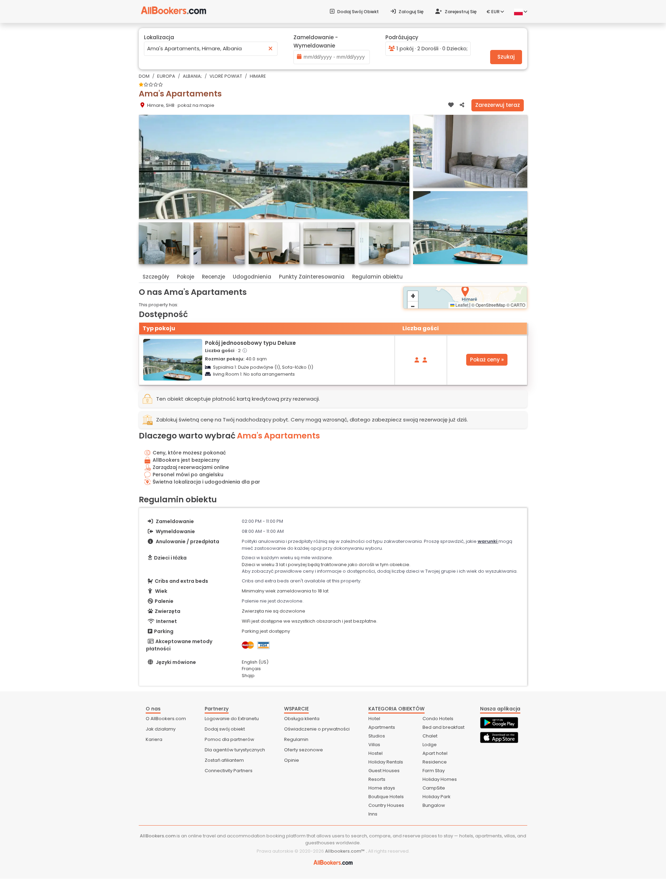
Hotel (374, 718)
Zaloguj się (411, 11)
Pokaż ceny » (487, 359)
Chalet (429, 736)
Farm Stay (433, 770)
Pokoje (185, 276)
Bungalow (433, 805)
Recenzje (213, 276)
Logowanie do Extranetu (232, 718)
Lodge (429, 744)
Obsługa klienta (301, 718)
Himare (258, 76)
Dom (144, 76)
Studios (376, 736)
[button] (465, 291)
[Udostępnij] (462, 105)
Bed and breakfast (443, 727)
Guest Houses (384, 770)
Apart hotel (434, 753)
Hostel (375, 753)
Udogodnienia (252, 276)
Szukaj (506, 56)
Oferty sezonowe (303, 749)
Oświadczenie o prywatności (317, 729)
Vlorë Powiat (226, 76)
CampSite (433, 788)
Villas (374, 744)
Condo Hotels (437, 718)
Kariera (154, 739)
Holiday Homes (439, 779)
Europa (166, 76)
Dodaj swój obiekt (357, 11)
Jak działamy (161, 729)
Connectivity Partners (229, 770)
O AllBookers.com (166, 718)
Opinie (291, 760)
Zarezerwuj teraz (497, 105)
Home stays (381, 788)
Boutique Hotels (386, 796)
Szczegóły (156, 276)
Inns (372, 814)
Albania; (192, 76)
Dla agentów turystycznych (235, 749)
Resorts (376, 779)
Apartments (381, 727)
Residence (434, 762)
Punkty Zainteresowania (311, 276)
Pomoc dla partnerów (229, 739)
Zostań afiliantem (224, 760)
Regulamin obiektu (377, 276)
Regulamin (296, 739)
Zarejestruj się (460, 11)
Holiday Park (436, 796)
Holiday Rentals (385, 762)
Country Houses (386, 805)
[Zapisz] (451, 105)
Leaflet (461, 305)
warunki (488, 541)
